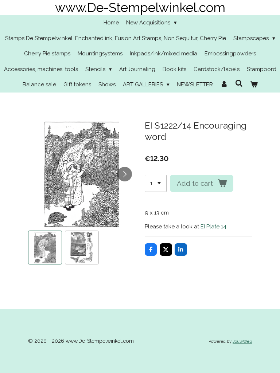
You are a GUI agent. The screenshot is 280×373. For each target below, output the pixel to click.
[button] (45, 247)
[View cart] (253, 85)
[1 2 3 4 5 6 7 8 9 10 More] (156, 183)
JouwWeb (242, 341)
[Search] (239, 84)
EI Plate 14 (213, 226)
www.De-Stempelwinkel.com (140, 7)
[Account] (224, 85)
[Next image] (124, 174)
